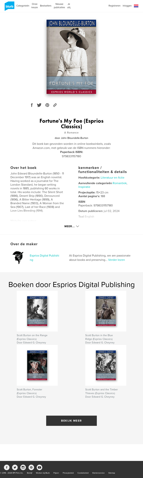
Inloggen (127, 5)
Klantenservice (98, 473)
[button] (136, 6)
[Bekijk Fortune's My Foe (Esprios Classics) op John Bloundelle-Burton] (71, 57)
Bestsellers (45, 5)
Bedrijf (29, 473)
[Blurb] (9, 7)
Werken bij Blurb (43, 473)
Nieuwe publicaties (59, 6)
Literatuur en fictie (112, 178)
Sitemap (111, 473)
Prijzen (56, 473)
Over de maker (24, 244)
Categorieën (22, 5)
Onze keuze (34, 6)
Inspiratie (84, 187)
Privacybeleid (68, 473)
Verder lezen (116, 260)
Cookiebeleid (83, 473)
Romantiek (120, 183)
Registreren (114, 5)
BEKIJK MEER (71, 420)
